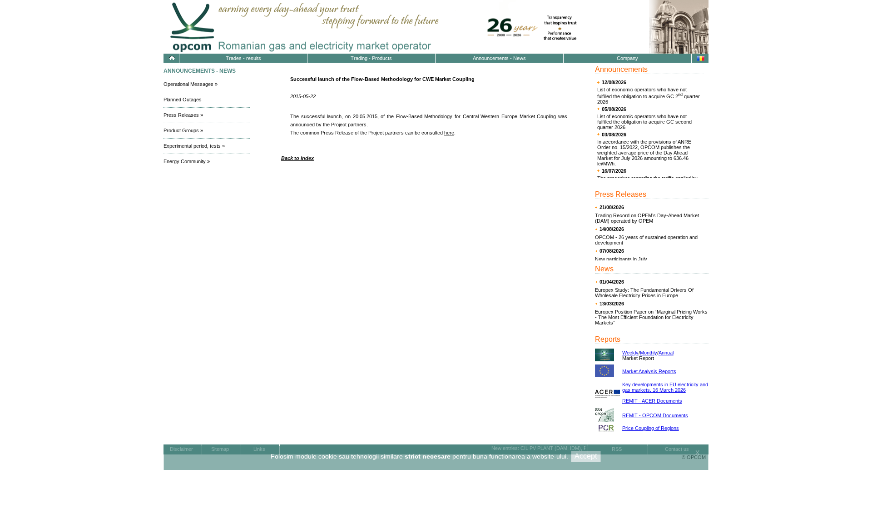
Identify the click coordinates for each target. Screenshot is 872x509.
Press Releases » (183, 115)
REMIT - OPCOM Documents (655, 415)
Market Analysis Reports (649, 371)
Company (627, 58)
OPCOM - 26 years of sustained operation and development (646, 240)
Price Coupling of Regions (650, 428)
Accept (586, 456)
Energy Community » (187, 161)
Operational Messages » (191, 84)
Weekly (630, 352)
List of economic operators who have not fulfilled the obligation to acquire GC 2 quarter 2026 (648, 96)
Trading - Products (371, 58)
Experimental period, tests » (194, 146)
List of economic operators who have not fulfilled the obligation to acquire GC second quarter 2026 (644, 122)
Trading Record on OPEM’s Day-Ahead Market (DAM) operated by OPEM (647, 218)
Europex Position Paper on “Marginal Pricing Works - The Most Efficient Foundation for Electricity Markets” (651, 317)
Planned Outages (183, 99)
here (449, 132)
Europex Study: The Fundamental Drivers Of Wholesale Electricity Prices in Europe (644, 292)
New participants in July (621, 259)
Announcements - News (499, 58)
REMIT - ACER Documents (652, 401)
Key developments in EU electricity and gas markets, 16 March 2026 (665, 387)
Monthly (648, 352)
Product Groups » (183, 130)
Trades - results (243, 58)
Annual (666, 352)
